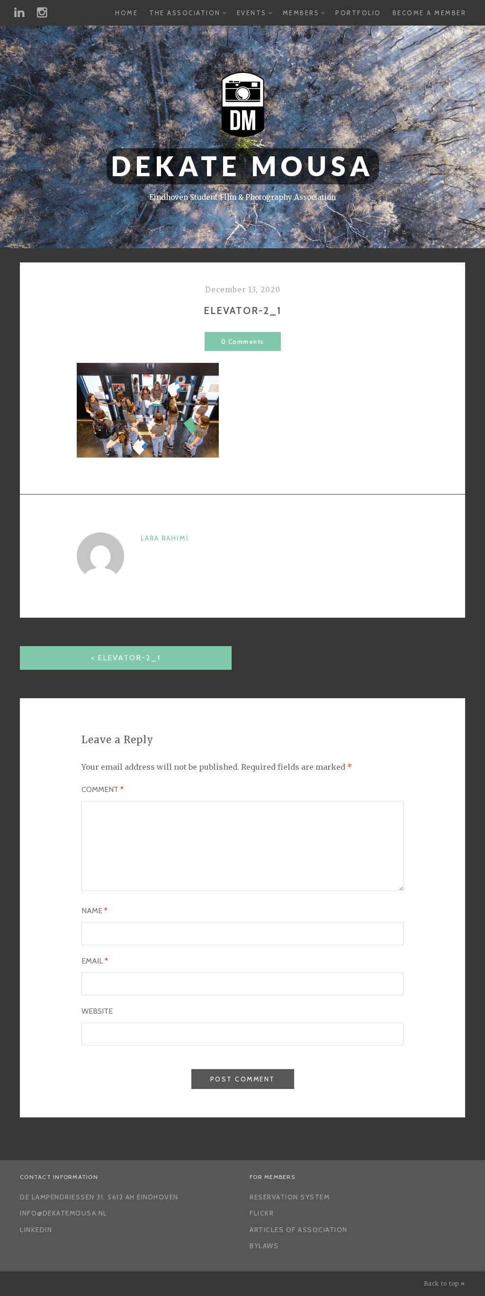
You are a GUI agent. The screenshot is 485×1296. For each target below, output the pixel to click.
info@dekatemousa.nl (64, 1213)
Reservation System (290, 1197)
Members (301, 13)
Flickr (262, 1213)
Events (252, 13)
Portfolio (358, 13)
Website (97, 1011)
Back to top (442, 1283)
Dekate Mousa (242, 166)
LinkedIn (36, 1229)
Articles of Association (299, 1229)
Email (94, 960)
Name (94, 910)
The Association (185, 13)
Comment (102, 789)
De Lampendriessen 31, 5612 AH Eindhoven (99, 1197)
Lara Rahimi (165, 538)
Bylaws (264, 1246)
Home (126, 13)
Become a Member (430, 13)
